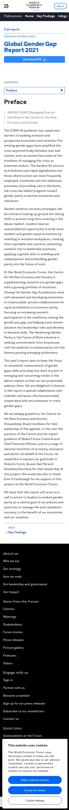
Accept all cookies (35, 790)
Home (29, 16)
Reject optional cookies (35, 779)
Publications (13, 16)
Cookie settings (35, 800)
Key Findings (46, 16)
